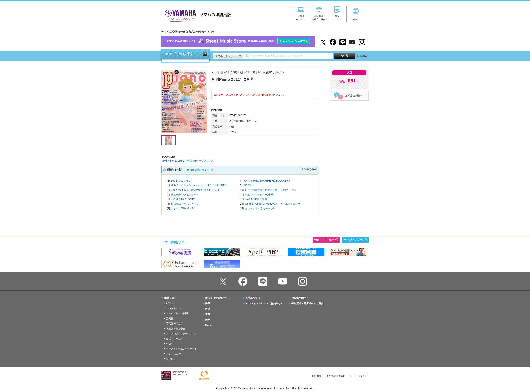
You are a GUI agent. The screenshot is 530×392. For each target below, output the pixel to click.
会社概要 (317, 376)
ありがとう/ (260, 208)
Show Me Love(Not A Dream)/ (195, 190)
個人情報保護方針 (336, 376)
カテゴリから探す (179, 54)
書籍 (207, 303)
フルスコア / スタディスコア (182, 333)
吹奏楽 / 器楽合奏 (175, 328)
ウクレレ (171, 358)
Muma (208, 325)
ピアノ (169, 303)
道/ (248, 185)
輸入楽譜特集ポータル (217, 297)
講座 (207, 319)
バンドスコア (173, 353)
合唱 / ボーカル (174, 338)
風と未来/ (185, 194)
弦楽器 (169, 318)
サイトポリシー (358, 376)
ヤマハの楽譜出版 (196, 15)
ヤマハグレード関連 (177, 313)
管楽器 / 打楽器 (174, 323)
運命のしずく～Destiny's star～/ (199, 185)
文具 (207, 314)
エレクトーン (173, 308)
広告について (253, 297)
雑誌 (207, 308)
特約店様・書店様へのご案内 (307, 303)
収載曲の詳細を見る (198, 169)
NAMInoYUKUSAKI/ (266, 180)
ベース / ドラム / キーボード (181, 348)
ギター (169, 343)
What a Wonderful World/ (272, 203)
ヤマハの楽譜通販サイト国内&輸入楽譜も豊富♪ (237, 41)
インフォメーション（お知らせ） (264, 303)
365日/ (181, 180)
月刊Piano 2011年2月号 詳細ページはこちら (188, 160)
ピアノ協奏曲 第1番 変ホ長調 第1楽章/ (271, 190)
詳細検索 (362, 56)
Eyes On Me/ (183, 199)
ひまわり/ (183, 208)
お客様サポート (300, 297)
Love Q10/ (256, 199)
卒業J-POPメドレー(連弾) (259, 194)
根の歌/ (185, 203)
